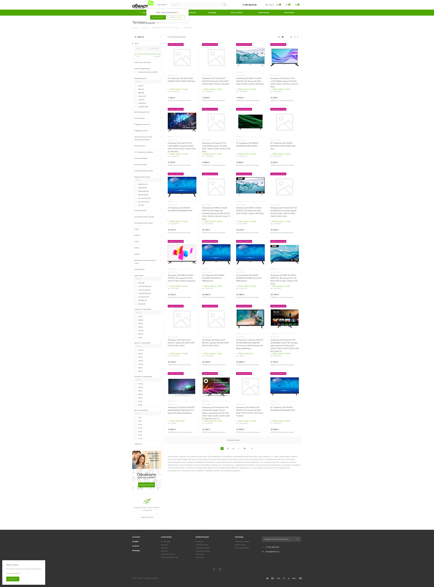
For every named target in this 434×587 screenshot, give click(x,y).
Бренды (136, 550)
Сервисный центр (168, 554)
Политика (199, 557)
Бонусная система (242, 548)
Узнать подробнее (13, 573)
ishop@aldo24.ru (272, 552)
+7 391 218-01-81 (249, 5)
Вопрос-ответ (240, 545)
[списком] (294, 37)
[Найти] (224, 4)
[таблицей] (298, 37)
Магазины (200, 541)
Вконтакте (214, 569)
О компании (166, 541)
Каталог (136, 537)
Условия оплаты (202, 545)
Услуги (135, 546)
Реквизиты (200, 554)
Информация (202, 537)
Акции (135, 541)
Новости (164, 545)
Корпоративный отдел (169, 557)
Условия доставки (202, 548)
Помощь (239, 537)
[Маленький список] (279, 37)
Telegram (219, 569)
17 (244, 449)
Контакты (164, 551)
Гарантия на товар (203, 551)
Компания (166, 537)
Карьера (164, 548)
